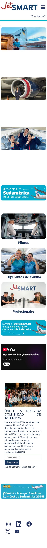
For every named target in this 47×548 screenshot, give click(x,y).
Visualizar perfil (38, 16)
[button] (42, 7)
